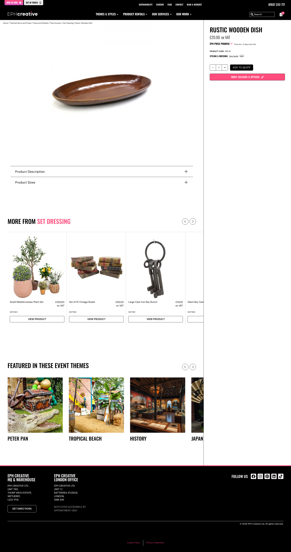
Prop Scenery (55, 23)
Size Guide (233, 56)
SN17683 (14, 312)
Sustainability (145, 4)
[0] (280, 14)
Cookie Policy (133, 542)
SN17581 (131, 312)
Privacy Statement (155, 542)
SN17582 (73, 312)
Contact (179, 4)
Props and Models (40, 23)
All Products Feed (254, 489)
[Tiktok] (280, 476)
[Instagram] (260, 476)
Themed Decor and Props (20, 23)
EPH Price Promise (220, 44)
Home (5, 23)
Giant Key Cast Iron (198, 302)
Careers (160, 4)
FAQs (169, 4)
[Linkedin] (274, 476)
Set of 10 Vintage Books (82, 302)
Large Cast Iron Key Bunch (142, 302)
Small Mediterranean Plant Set (26, 302)
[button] (185, 221)
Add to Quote (242, 67)
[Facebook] (253, 476)
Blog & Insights (194, 4)
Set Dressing (68, 23)
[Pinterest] (267, 476)
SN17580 (191, 312)
